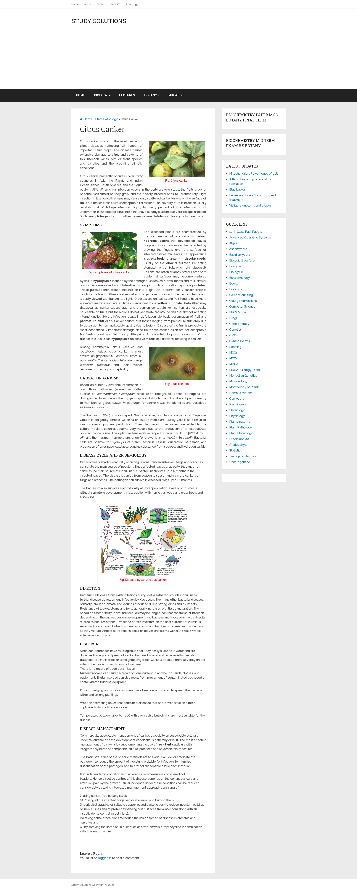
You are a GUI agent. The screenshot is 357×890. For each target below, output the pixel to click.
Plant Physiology (241, 433)
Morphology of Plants (244, 387)
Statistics (235, 450)
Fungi (233, 318)
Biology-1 (236, 266)
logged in (104, 858)
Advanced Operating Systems (250, 237)
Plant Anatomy (239, 421)
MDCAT (115, 4)
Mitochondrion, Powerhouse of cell (253, 173)
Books (233, 283)
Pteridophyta (238, 444)
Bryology (235, 289)
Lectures (127, 95)
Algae (233, 243)
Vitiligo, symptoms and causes (250, 205)
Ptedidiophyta (239, 439)
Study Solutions (98, 21)
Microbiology (238, 381)
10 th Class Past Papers (245, 231)
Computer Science (242, 306)
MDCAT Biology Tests (244, 370)
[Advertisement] (178, 61)
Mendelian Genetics (243, 375)
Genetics (235, 329)
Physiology (132, 4)
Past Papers (237, 404)
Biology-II (236, 272)
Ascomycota (238, 249)
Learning (235, 347)
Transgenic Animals (242, 456)
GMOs (233, 335)
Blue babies (237, 189)
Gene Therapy (239, 324)
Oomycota (236, 398)
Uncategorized (239, 462)
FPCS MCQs (237, 312)
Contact (101, 4)
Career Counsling (241, 295)
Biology (100, 95)
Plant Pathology (106, 119)
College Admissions (243, 301)
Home (75, 4)
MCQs (233, 352)
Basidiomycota (239, 254)
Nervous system (240, 393)
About (87, 4)
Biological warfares (242, 260)
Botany (150, 95)
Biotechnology (239, 278)
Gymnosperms (239, 341)
